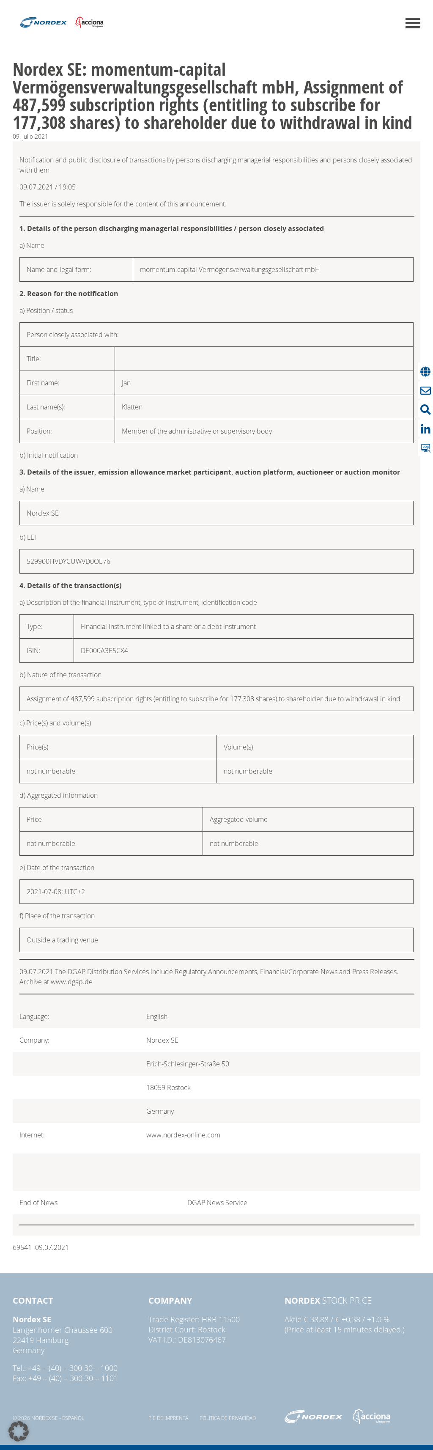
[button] (18, 1431)
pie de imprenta (168, 1417)
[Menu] (413, 23)
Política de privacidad (228, 1417)
